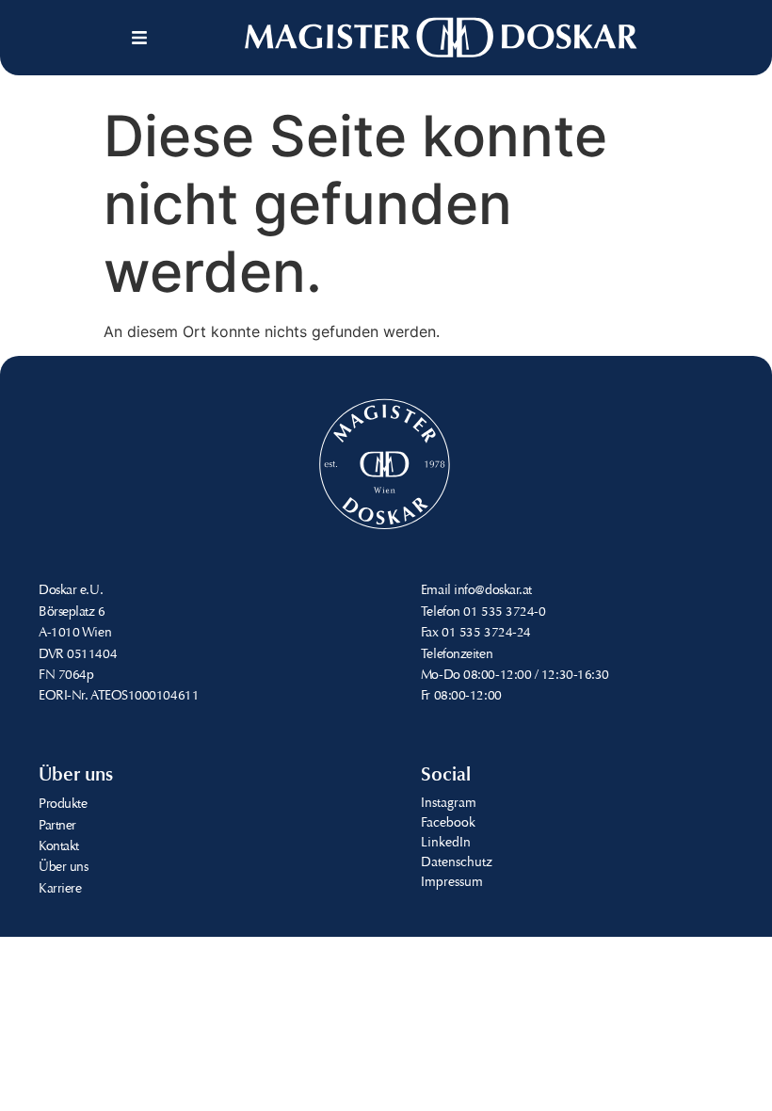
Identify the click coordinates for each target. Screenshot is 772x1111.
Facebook (448, 823)
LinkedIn (446, 843)
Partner (57, 826)
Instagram (448, 804)
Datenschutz (456, 863)
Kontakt (59, 847)
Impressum (452, 883)
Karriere (60, 889)
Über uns (63, 868)
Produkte (63, 805)
